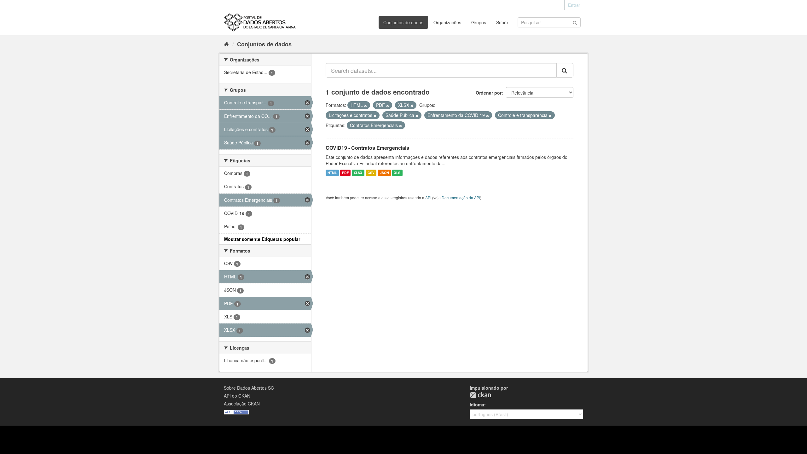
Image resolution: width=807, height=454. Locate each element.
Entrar (574, 5)
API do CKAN (237, 396)
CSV (371, 172)
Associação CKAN (242, 403)
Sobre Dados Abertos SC (249, 388)
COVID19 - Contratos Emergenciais (367, 147)
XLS (397, 172)
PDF (345, 172)
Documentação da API (461, 197)
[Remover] (365, 105)
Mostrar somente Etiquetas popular (262, 239)
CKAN (480, 395)
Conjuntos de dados (403, 22)
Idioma (477, 404)
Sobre (502, 22)
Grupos (478, 22)
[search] (564, 70)
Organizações (447, 22)
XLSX (358, 172)
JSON (384, 172)
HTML (332, 172)
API (428, 197)
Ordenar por (489, 93)
